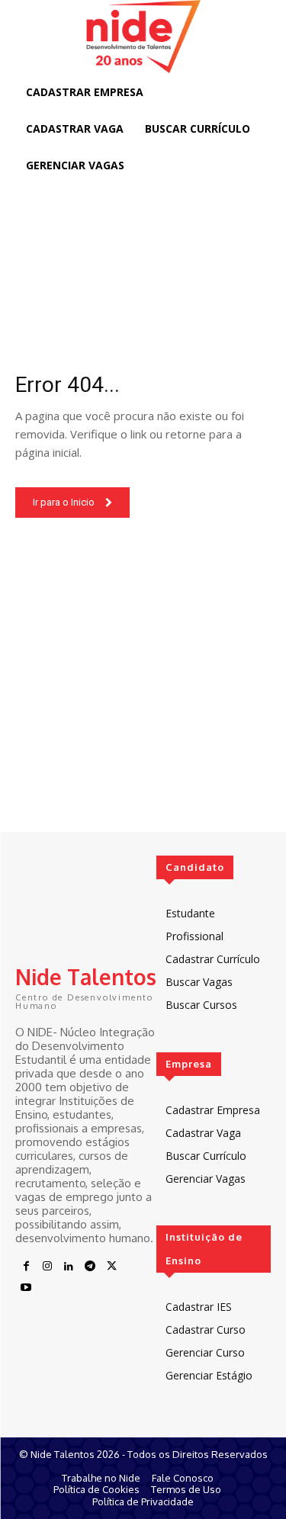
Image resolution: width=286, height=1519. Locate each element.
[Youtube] (26, 1288)
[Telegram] (90, 1266)
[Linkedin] (68, 1266)
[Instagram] (47, 1266)
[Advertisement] (143, 689)
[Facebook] (26, 1266)
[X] (111, 1266)
